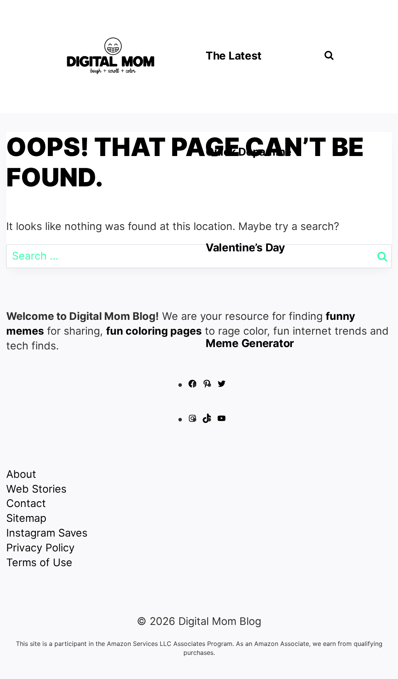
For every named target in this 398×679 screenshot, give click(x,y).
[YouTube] (221, 419)
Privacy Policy (40, 547)
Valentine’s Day (245, 247)
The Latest (234, 55)
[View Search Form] (329, 56)
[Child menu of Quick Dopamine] (254, 151)
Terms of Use (39, 562)
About (21, 474)
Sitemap (26, 518)
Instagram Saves (46, 532)
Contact (26, 503)
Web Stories (36, 488)
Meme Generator (250, 343)
